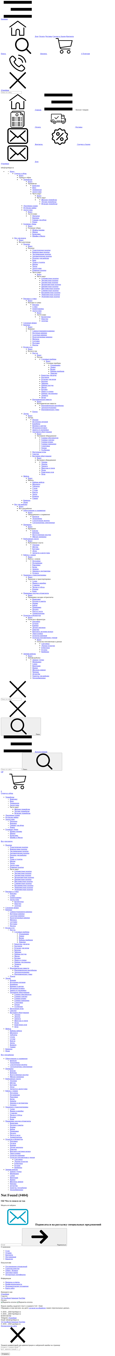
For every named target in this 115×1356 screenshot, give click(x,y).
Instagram (14, 1298)
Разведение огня (47, 472)
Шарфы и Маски (38, 236)
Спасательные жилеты (41, 521)
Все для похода (20, 238)
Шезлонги (36, 484)
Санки (34, 664)
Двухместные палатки (49, 280)
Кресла (35, 492)
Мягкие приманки (39, 537)
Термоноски (37, 190)
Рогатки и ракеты (39, 601)
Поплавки (36, 621)
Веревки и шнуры (39, 426)
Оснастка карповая (39, 636)
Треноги (44, 466)
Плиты (35, 412)
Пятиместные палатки (49, 286)
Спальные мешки (30, 323)
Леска (34, 551)
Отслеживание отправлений (16, 1266)
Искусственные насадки (41, 535)
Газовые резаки (47, 442)
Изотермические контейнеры (52, 405)
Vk (2, 1298)
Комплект (36, 186)
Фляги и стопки (47, 391)
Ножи (25, 502)
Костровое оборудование (41, 456)
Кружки (44, 389)
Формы (35, 603)
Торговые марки (11, 1272)
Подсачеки (36, 561)
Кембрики (45, 652)
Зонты (34, 494)
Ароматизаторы (38, 613)
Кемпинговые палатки (41, 252)
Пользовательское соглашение (17, 1286)
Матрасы (35, 339)
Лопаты (44, 464)
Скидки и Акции (59, 36)
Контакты (70, 36)
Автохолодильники (48, 408)
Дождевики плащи (30, 206)
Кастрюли (45, 377)
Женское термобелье (49, 200)
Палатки (26, 244)
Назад (12, 171)
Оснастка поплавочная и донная (44, 638)
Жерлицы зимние (39, 670)
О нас (7, 1251)
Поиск (3, 54)
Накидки (44, 319)
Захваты (35, 569)
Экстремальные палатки (41, 254)
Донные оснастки (48, 646)
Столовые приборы (48, 359)
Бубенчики (45, 648)
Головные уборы (29, 224)
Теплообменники (39, 678)
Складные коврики (39, 335)
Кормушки (36, 599)
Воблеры (35, 533)
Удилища (35, 545)
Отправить (5, 1354)
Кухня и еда (27, 347)
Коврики (26, 325)
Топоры (44, 462)
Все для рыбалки (20, 504)
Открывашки (55, 365)
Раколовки (36, 565)
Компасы (26, 500)
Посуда (35, 353)
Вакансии (9, 1259)
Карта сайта (9, 1288)
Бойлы (34, 605)
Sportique (4, 19)
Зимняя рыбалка (29, 654)
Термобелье (27, 179)
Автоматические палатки (42, 256)
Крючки (35, 625)
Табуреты (36, 486)
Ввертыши (36, 666)
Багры (34, 567)
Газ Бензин (45, 450)
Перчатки (36, 216)
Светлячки (45, 644)
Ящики (35, 668)
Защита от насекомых (40, 430)
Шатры (35, 264)
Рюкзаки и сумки (30, 299)
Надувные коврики (39, 333)
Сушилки (36, 585)
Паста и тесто (37, 611)
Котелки (44, 381)
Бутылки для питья (48, 379)
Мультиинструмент (39, 428)
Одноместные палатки (50, 278)
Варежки (35, 218)
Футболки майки (29, 208)
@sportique (5, 90)
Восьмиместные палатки (50, 292)
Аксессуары (37, 192)
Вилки (52, 369)
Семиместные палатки (50, 290)
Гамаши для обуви (39, 220)
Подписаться (61, 1245)
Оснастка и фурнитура (32, 615)
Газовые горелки (47, 440)
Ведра (43, 397)
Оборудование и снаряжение (34, 510)
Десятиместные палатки (50, 297)
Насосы (35, 345)
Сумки (35, 307)
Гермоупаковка (38, 309)
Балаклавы (36, 234)
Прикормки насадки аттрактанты (36, 593)
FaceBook (7, 1298)
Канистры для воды (48, 375)
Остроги (35, 573)
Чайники (44, 383)
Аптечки (44, 321)
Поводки (35, 629)
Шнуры (35, 547)
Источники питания (40, 422)
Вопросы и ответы (12, 1282)
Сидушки (36, 341)
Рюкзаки (35, 305)
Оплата (42, 36)
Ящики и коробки (39, 583)
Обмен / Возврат (11, 1270)
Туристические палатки (41, 250)
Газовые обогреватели (49, 438)
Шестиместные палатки (50, 288)
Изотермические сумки (50, 410)
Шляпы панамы (38, 230)
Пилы (43, 470)
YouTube (22, 1298)
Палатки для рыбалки (40, 258)
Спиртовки (45, 446)
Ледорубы (36, 674)
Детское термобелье (48, 202)
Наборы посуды (47, 385)
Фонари (35, 420)
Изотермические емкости (42, 399)
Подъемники (37, 563)
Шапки (35, 232)
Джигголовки (37, 634)
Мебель (26, 476)
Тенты (34, 266)
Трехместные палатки (49, 282)
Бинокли (35, 516)
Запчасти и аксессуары (41, 553)
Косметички (46, 317)
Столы (34, 488)
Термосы (44, 395)
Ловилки (53, 373)
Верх (34, 188)
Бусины (44, 650)
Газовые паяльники (48, 444)
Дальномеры (37, 518)
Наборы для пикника (49, 393)
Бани (34, 260)
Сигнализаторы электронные (43, 523)
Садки (34, 581)
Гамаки (35, 498)
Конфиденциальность (13, 1284)
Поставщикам (10, 1257)
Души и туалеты (38, 262)
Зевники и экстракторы (41, 571)
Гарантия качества (12, 1268)
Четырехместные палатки (51, 284)
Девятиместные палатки (50, 295)
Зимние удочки (38, 660)
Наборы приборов (57, 371)
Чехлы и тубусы (38, 587)
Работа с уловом (29, 555)
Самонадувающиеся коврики (43, 331)
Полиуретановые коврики (42, 337)
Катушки (35, 549)
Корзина (61, 54)
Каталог (41, 752)
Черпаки (35, 672)
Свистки (35, 454)
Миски (44, 387)
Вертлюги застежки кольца (42, 631)
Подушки (36, 343)
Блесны (35, 531)
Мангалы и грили (48, 468)
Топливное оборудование (42, 432)
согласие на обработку (37, 1308)
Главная (38, 110)
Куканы (35, 589)
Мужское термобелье (49, 204)
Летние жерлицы (38, 627)
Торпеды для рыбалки (40, 676)
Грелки (44, 448)
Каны (34, 591)
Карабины (36, 424)
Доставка (48, 36)
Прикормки (36, 607)
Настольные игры (39, 452)
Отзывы (8, 1253)
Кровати (35, 496)
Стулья (35, 490)
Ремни (34, 222)
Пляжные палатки (39, 270)
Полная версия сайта (9, 1326)
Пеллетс (35, 609)
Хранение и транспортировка (34, 575)
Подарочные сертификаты (15, 1275)
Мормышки (36, 662)
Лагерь (26, 414)
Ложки (53, 367)
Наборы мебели (38, 482)
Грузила (35, 623)
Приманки (27, 525)
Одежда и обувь (20, 173)
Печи (43, 474)
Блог (37, 36)
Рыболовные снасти (31, 539)
